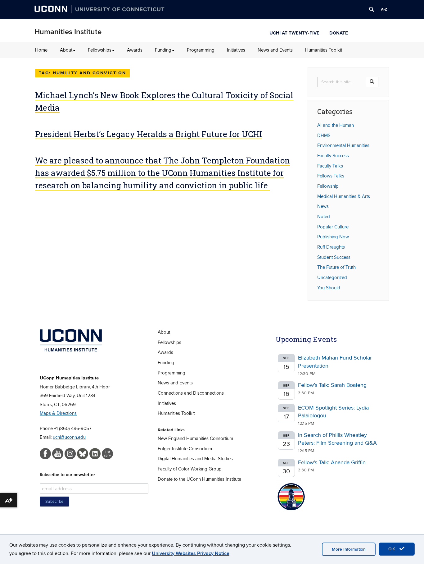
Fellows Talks (330, 176)
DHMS (324, 135)
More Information (349, 549)
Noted (323, 216)
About (66, 50)
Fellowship (328, 186)
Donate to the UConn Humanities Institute (199, 479)
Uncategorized (332, 277)
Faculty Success (333, 155)
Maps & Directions (58, 413)
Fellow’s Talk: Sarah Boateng (332, 385)
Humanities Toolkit (323, 50)
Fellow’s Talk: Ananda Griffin (332, 462)
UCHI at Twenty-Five (294, 32)
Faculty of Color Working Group (190, 469)
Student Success (333, 257)
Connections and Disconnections (191, 393)
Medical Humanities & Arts (343, 196)
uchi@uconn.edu (69, 437)
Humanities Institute (67, 31)
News (323, 206)
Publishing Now (333, 237)
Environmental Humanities (343, 145)
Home (41, 50)
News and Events (275, 50)
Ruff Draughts (331, 247)
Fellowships (99, 50)
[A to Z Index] (384, 9)
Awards (134, 50)
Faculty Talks (330, 166)
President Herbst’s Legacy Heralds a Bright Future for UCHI (148, 134)
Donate (338, 32)
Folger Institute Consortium (185, 449)
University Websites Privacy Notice (190, 553)
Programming (200, 50)
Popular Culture (333, 227)
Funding (163, 50)
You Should (328, 288)
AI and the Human (335, 125)
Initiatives (236, 50)
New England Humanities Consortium (195, 438)
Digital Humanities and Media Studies (195, 458)
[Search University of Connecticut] (372, 9)
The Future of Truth (336, 267)
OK (393, 549)
